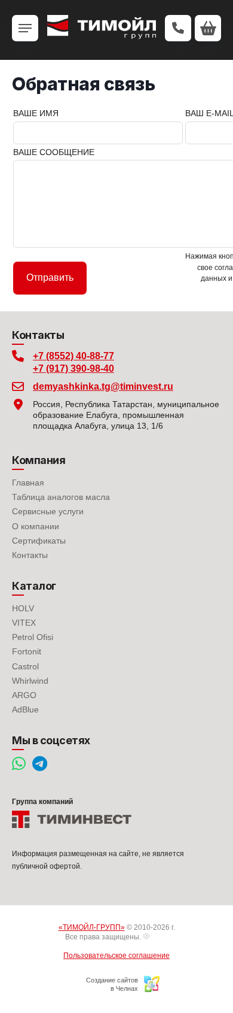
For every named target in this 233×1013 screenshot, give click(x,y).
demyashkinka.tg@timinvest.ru (103, 386)
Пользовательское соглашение (116, 955)
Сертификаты (39, 540)
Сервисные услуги (48, 511)
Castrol (25, 666)
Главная (28, 482)
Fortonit (26, 651)
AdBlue (25, 709)
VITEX (24, 622)
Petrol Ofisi (32, 637)
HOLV (23, 608)
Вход (159, 937)
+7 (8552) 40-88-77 (73, 356)
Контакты (30, 555)
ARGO (24, 695)
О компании (35, 526)
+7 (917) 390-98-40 (73, 368)
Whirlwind (30, 681)
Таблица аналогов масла (61, 497)
